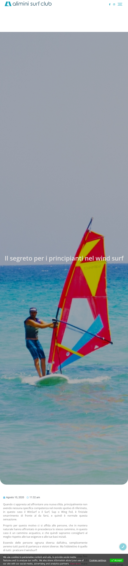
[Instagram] (114, 4)
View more (75, 563)
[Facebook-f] (109, 4)
